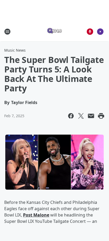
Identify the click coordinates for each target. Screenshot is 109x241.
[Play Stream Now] (100, 31)
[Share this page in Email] (91, 116)
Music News (15, 50)
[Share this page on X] (81, 116)
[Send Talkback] (90, 31)
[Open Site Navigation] (7, 31)
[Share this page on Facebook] (71, 116)
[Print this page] (101, 116)
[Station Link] (54, 31)
